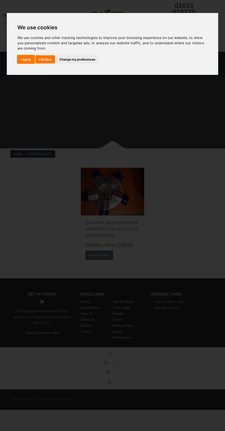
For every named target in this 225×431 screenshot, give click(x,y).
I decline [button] (45, 59)
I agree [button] (26, 59)
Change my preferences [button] (77, 59)
